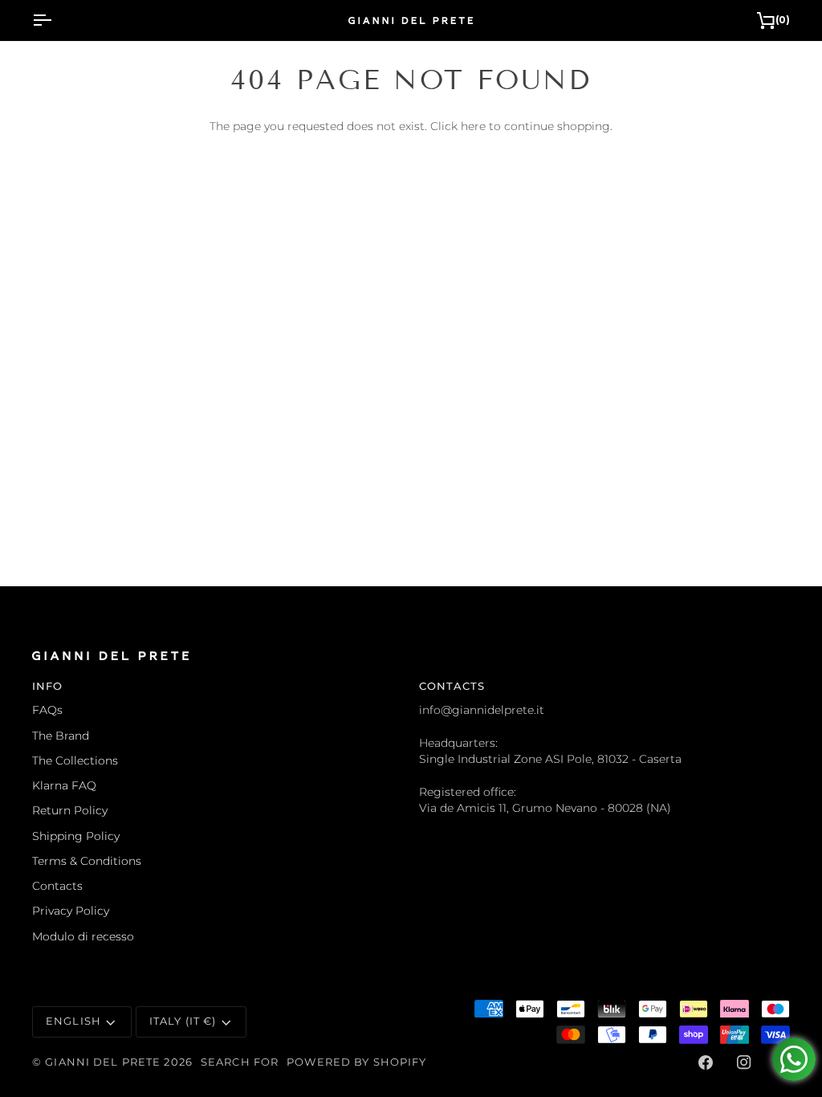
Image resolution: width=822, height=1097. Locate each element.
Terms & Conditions (86, 860)
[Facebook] (705, 1062)
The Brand (60, 735)
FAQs (47, 709)
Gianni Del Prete (103, 1062)
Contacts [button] (452, 686)
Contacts (57, 885)
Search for (240, 1062)
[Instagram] (744, 1062)
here (473, 126)
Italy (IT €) (183, 1021)
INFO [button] (47, 686)
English (73, 1021)
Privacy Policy (70, 910)
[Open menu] (56, 20)
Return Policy (70, 810)
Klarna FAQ (64, 785)
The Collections (75, 760)
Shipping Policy (76, 836)
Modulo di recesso (83, 936)
